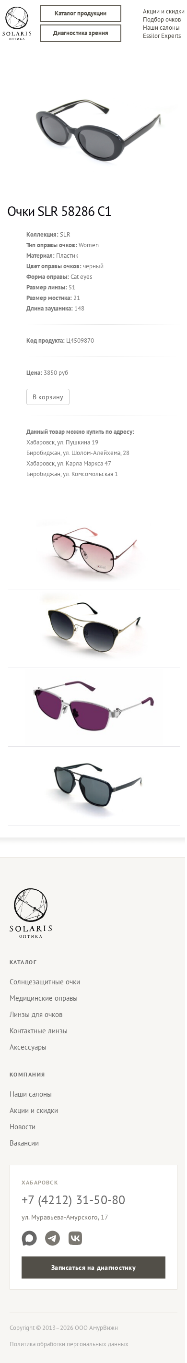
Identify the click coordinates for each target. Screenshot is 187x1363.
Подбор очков (162, 19)
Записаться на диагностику (93, 1267)
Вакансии (24, 1143)
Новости (22, 1126)
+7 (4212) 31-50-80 (74, 1199)
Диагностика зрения (80, 33)
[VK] (75, 1238)
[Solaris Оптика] (31, 912)
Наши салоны (161, 27)
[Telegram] (52, 1238)
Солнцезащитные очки (45, 981)
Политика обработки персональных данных (69, 1344)
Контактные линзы (39, 1030)
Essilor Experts (162, 36)
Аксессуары (28, 1047)
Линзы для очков (36, 1014)
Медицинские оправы (44, 998)
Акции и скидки (164, 11)
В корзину (48, 397)
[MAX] (29, 1238)
